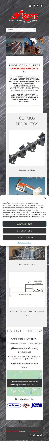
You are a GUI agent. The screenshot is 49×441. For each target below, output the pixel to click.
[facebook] (41, 6)
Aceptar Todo (24, 224)
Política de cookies (24, 243)
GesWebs (34, 431)
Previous (6, 45)
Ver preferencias (24, 237)
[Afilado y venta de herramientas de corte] (24, 17)
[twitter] (38, 6)
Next (42, 45)
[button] (45, 198)
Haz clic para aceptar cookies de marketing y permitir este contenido (24, 383)
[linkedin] (34, 6)
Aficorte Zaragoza (12, 431)
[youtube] (30, 6)
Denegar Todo (24, 230)
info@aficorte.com (29, 359)
